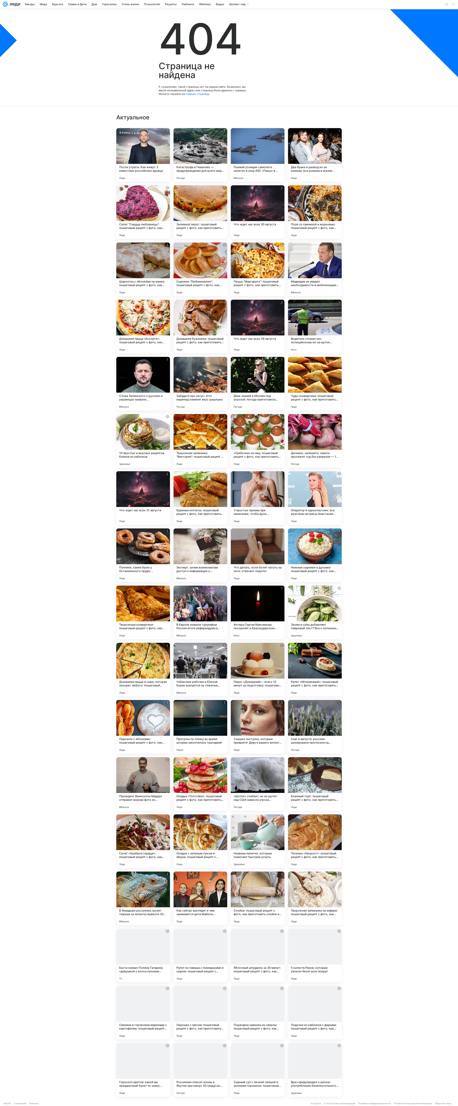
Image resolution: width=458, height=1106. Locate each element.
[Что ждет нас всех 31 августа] (143, 498)
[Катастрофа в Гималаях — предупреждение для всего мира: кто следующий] (200, 155)
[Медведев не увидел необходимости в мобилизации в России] (315, 269)
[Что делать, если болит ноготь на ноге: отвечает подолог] (257, 555)
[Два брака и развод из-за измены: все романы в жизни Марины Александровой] (315, 155)
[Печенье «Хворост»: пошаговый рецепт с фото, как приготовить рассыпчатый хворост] (315, 841)
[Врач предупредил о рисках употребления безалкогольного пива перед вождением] (315, 1070)
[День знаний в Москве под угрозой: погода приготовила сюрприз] (257, 383)
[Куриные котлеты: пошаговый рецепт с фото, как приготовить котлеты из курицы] (200, 498)
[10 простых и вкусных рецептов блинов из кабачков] (143, 441)
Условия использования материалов (413, 1103)
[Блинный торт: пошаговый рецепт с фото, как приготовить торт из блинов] (315, 784)
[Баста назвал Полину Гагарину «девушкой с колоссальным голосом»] (143, 955)
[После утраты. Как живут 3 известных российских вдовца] (143, 155)
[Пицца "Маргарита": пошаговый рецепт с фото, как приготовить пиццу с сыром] (257, 269)
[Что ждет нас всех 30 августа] (257, 212)
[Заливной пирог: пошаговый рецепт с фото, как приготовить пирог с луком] (200, 212)
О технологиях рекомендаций (339, 1103)
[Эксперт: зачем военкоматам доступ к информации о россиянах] (200, 555)
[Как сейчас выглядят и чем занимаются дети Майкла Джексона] (200, 898)
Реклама (33, 1103)
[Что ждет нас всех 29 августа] (257, 326)
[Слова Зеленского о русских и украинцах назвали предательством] (143, 383)
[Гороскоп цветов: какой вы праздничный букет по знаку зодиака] (143, 1070)
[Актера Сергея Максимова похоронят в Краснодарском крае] (257, 612)
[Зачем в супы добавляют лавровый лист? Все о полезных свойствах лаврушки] (315, 612)
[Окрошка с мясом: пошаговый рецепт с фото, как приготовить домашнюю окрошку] (200, 1013)
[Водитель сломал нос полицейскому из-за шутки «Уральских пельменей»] (315, 326)
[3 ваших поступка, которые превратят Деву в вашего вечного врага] (257, 727)
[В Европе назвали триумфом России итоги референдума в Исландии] (200, 612)
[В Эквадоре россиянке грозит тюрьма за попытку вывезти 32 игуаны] (143, 898)
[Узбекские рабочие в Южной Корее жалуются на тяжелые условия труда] (200, 669)
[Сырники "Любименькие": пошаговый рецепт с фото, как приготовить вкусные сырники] (200, 269)
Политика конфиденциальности (374, 1103)
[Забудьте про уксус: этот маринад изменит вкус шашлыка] (200, 383)
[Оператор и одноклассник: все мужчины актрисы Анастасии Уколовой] (315, 498)
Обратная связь (443, 1103)
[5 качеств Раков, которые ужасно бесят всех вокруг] (315, 955)
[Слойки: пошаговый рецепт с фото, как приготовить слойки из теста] (257, 898)
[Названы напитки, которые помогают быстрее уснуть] (257, 841)
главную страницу (197, 94)
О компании (20, 1103)
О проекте (316, 1103)
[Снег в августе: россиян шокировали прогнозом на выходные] (315, 727)
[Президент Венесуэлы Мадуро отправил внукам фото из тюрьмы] (143, 784)
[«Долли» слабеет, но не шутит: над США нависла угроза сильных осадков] (257, 784)
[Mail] (5, 4)
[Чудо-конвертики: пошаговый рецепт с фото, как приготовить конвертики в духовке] (315, 383)
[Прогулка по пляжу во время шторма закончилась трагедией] (200, 727)
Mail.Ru (7, 1103)
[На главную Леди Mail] (14, 4)
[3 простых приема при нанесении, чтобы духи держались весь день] (257, 498)
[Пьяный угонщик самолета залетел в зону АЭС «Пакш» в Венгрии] (257, 155)
